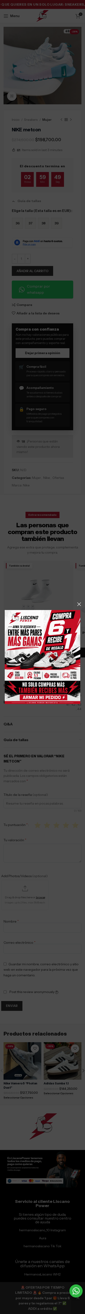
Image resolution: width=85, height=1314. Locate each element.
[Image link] (42, 657)
